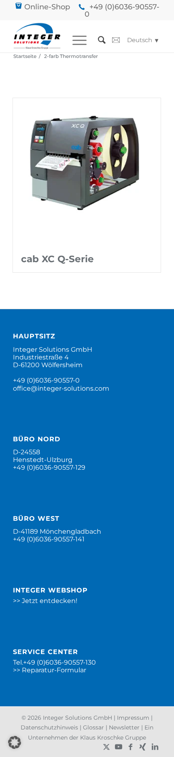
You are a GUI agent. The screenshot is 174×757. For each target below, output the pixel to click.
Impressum (133, 717)
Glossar (93, 727)
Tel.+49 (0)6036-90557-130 (54, 662)
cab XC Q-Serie (57, 259)
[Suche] (98, 40)
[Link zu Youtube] (118, 747)
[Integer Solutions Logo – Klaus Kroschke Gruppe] (37, 36)
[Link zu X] (106, 747)
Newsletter (124, 727)
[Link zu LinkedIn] (155, 747)
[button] (14, 742)
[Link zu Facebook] (131, 747)
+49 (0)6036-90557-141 (49, 539)
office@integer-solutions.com (61, 388)
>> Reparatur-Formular (49, 670)
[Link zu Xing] (143, 747)
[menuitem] (75, 40)
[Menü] (75, 40)
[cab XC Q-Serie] (87, 172)
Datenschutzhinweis (49, 727)
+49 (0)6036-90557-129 (49, 467)
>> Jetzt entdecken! (45, 601)
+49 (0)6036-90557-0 (122, 10)
